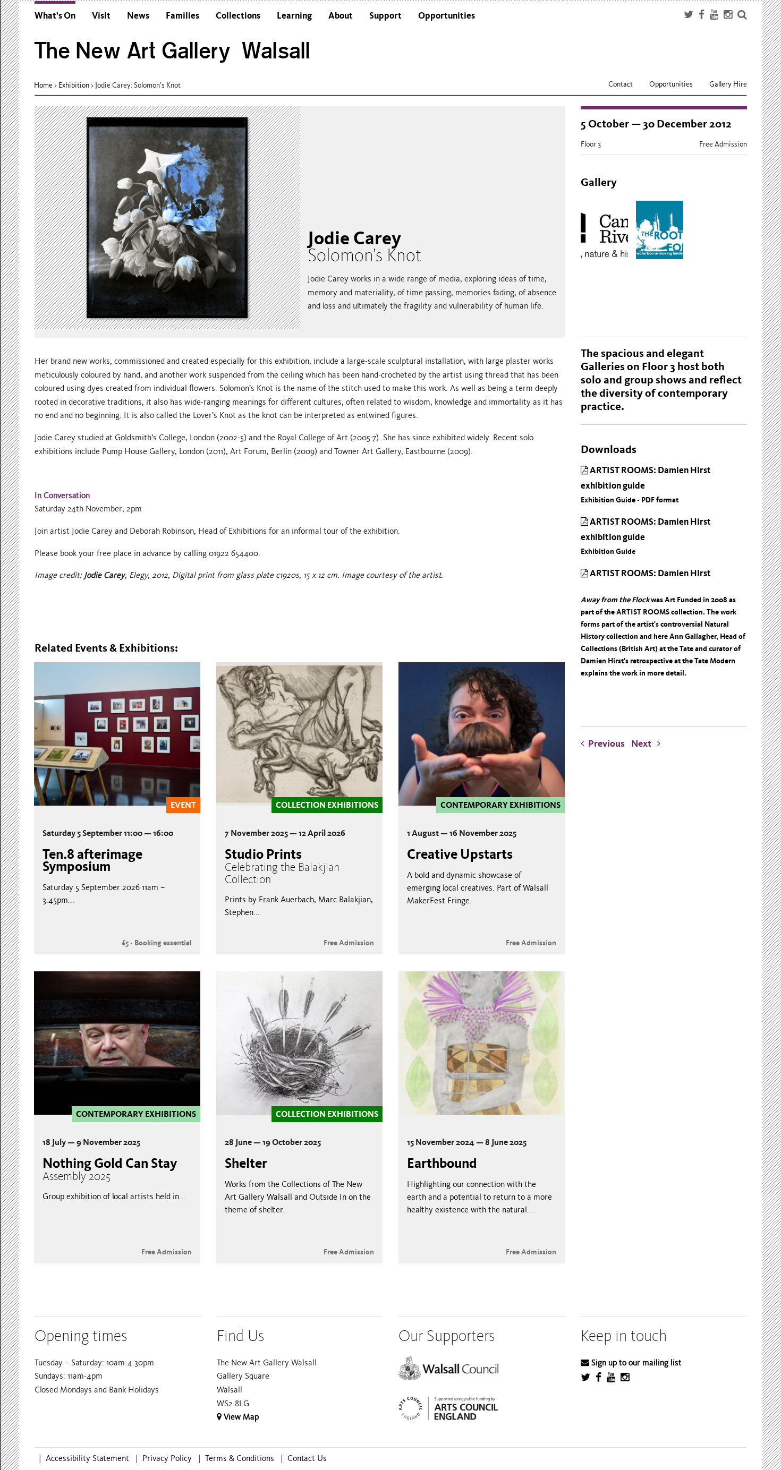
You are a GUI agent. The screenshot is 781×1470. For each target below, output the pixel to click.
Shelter (246, 1163)
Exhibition (73, 85)
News (138, 15)
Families (182, 15)
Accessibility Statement (87, 1458)
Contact (620, 84)
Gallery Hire (728, 84)
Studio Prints (282, 866)
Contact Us (307, 1458)
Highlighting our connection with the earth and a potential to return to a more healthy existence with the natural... (479, 1197)
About (340, 15)
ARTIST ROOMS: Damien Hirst (663, 623)
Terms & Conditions (239, 1458)
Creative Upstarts (460, 854)
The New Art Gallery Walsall (172, 51)
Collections (238, 15)
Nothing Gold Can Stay (110, 1169)
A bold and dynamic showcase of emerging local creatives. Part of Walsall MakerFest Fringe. (477, 887)
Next (644, 743)
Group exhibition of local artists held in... (114, 1196)
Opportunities (446, 15)
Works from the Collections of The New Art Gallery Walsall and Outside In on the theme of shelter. (298, 1197)
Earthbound (442, 1163)
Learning (294, 15)
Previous (606, 743)
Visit (101, 15)
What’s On (55, 15)
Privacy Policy (167, 1458)
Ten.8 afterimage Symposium (92, 860)
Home (43, 85)
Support (385, 15)
